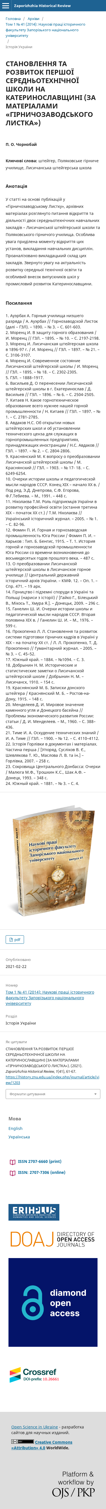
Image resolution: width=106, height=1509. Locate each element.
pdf (17, 939)
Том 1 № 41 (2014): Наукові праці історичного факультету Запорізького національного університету (45, 30)
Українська (19, 1136)
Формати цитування (27, 1093)
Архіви (33, 18)
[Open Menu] (5, 5)
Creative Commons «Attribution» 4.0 (41, 1444)
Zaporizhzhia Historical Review (42, 5)
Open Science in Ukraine (34, 1427)
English (15, 1128)
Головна (13, 18)
